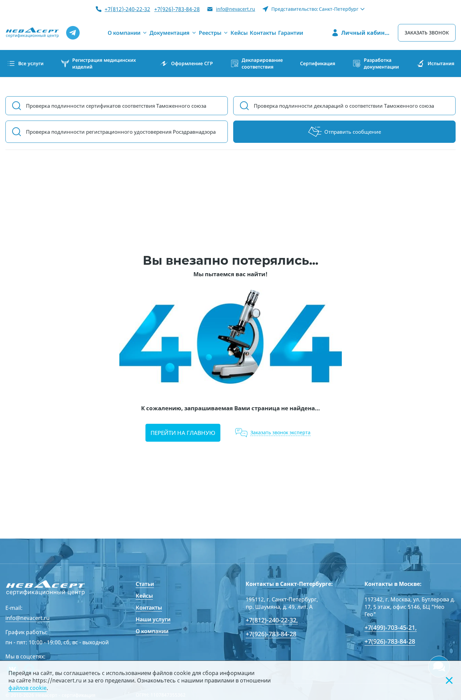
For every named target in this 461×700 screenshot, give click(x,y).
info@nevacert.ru (235, 9)
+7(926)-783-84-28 (177, 9)
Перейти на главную (183, 433)
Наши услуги (153, 619)
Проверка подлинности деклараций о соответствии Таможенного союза (344, 105)
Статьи (145, 584)
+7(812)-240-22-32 (127, 9)
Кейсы (144, 595)
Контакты (149, 607)
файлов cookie (27, 688)
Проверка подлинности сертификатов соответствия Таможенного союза (116, 105)
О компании (152, 631)
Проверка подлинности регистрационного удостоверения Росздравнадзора (121, 131)
